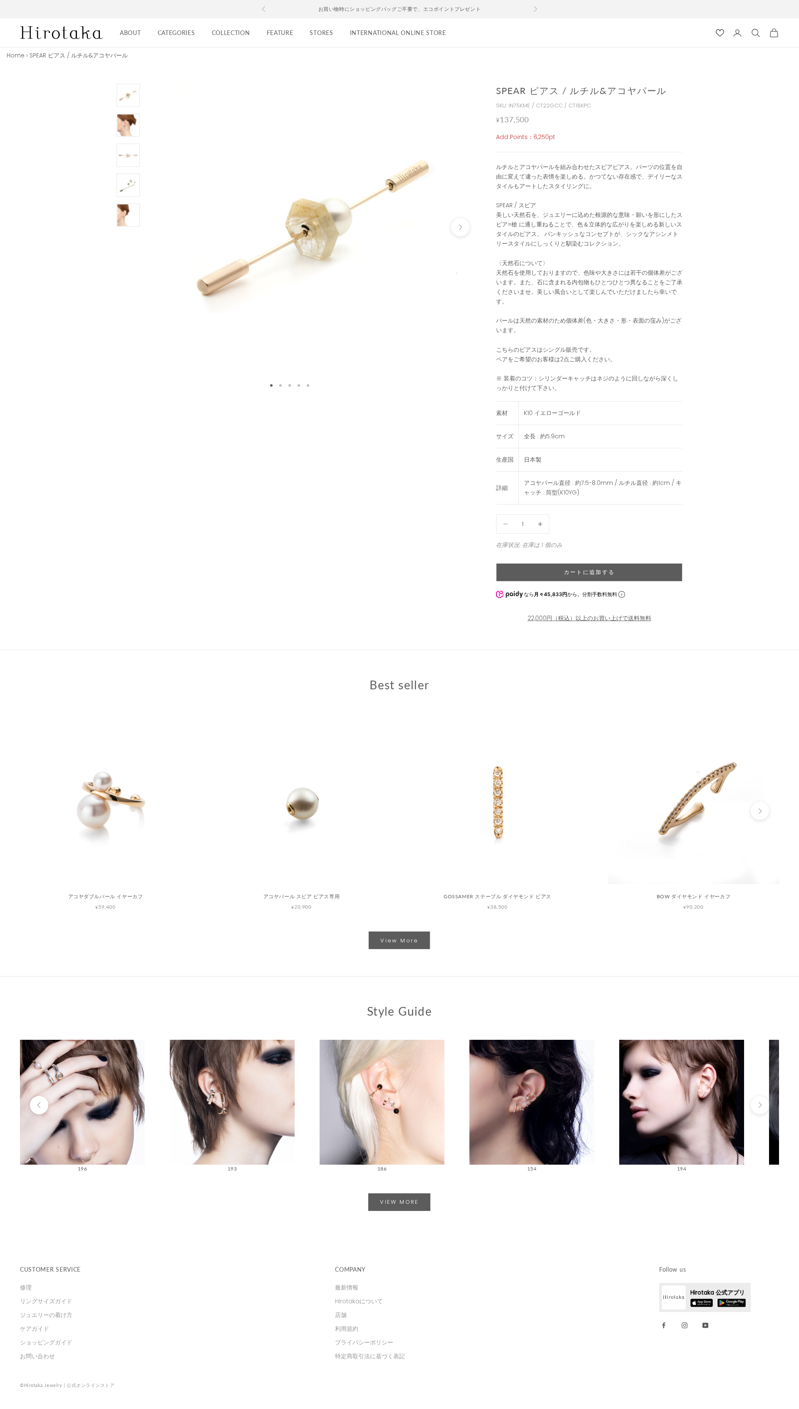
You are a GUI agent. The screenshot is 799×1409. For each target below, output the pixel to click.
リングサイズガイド (46, 1301)
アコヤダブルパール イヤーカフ (105, 896)
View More (399, 940)
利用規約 (346, 1329)
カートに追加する (589, 572)
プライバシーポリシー (364, 1342)
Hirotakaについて (359, 1301)
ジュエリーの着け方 (46, 1315)
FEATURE (280, 32)
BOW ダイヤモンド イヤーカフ (694, 896)
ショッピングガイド (46, 1342)
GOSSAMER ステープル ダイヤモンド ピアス (497, 896)
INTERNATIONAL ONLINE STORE (398, 32)
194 (682, 1168)
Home (16, 55)
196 (82, 1168)
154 (532, 1168)
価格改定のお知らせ (399, 10)
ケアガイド (34, 1329)
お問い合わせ (37, 1356)
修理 (26, 1287)
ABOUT (130, 32)
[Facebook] (664, 1325)
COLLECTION (231, 32)
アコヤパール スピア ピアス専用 (301, 896)
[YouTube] (705, 1325)
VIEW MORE (399, 1202)
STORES (321, 32)
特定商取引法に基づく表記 (370, 1356)
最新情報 (346, 1287)
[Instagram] (684, 1325)
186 (382, 1168)
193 (232, 1168)
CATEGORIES (176, 32)
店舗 (341, 1315)
